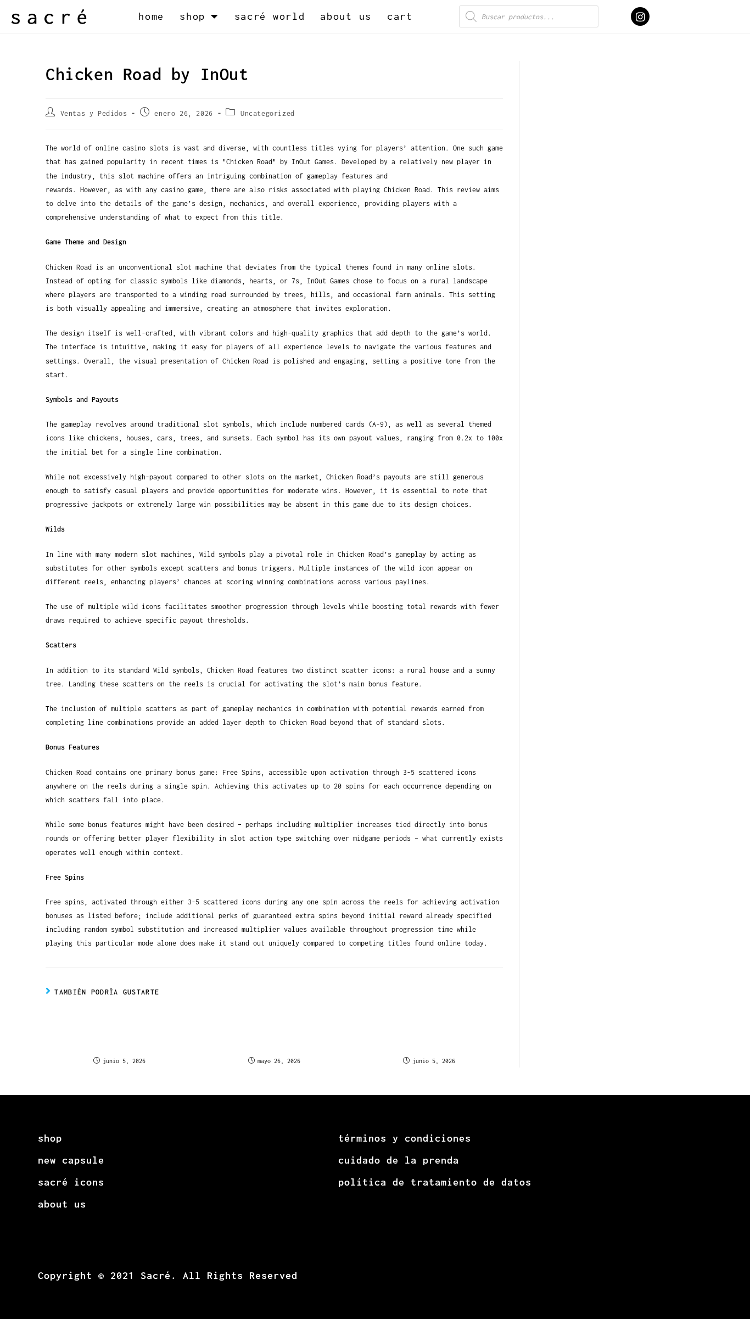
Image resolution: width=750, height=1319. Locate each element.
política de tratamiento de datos (434, 1182)
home (151, 16)
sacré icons (71, 1182)
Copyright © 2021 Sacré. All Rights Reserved (168, 1275)
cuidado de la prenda (398, 1160)
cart (400, 16)
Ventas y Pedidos (93, 113)
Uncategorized (267, 113)
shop (192, 16)
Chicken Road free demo (433, 176)
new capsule (71, 1160)
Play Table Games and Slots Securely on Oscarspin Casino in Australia (273, 1033)
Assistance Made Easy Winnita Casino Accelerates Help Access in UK (429, 1033)
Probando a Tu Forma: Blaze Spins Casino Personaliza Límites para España (120, 1033)
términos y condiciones (404, 1138)
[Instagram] (640, 16)
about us (346, 16)
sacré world (269, 16)
